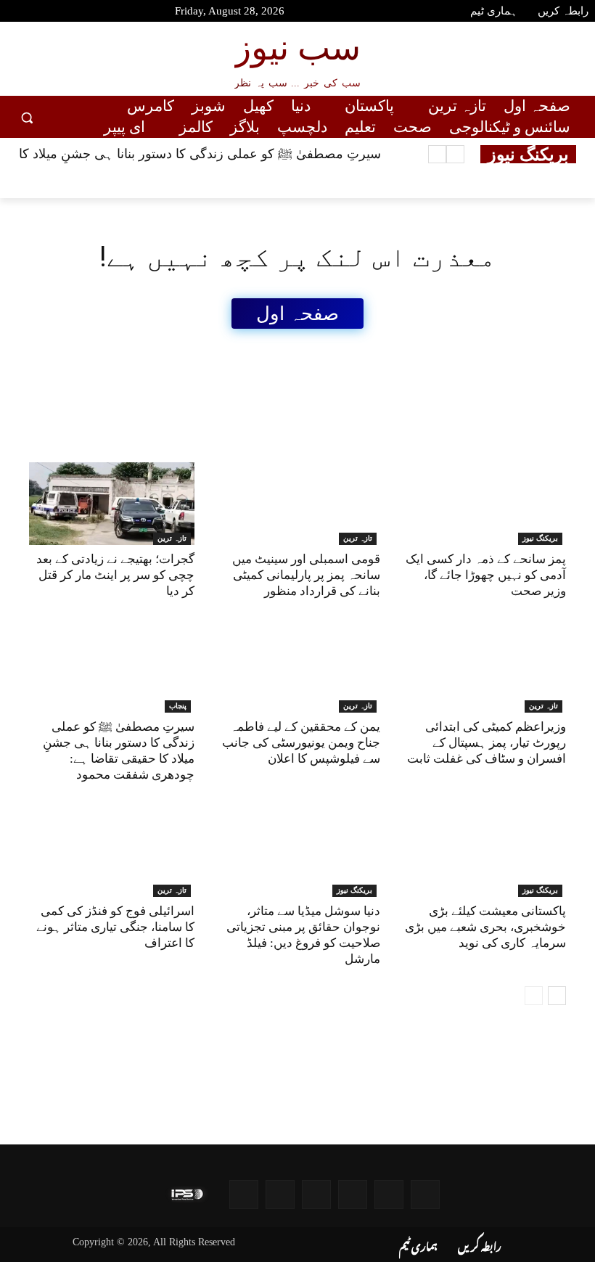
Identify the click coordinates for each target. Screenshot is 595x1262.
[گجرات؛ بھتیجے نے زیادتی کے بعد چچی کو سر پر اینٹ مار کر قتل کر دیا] (111, 503)
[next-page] (557, 995)
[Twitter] (66, 13)
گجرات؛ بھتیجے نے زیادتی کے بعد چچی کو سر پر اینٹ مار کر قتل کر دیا (115, 575)
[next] (437, 154)
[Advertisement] (293, 361)
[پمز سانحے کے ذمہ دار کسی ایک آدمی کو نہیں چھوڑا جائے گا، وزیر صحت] (483, 503)
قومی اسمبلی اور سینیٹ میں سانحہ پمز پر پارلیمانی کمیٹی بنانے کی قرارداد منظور (306, 575)
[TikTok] (117, 13)
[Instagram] (91, 13)
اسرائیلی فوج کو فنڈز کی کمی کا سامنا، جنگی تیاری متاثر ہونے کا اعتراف (115, 927)
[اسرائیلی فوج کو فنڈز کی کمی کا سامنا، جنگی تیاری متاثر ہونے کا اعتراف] (111, 855)
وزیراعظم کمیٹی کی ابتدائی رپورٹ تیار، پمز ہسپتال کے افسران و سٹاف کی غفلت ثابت (486, 743)
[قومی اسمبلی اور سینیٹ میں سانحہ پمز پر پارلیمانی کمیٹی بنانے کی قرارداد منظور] (297, 503)
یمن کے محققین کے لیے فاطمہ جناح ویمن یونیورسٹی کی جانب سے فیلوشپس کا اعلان (301, 743)
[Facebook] (40, 13)
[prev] (455, 154)
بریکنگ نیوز (540, 538)
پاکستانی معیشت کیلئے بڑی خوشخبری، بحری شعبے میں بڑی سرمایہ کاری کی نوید (485, 927)
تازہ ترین (171, 538)
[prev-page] (534, 995)
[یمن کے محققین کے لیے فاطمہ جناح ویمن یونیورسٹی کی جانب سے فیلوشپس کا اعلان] (297, 671)
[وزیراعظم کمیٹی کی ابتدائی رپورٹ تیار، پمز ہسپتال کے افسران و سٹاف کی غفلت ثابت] (483, 671)
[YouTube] (14, 13)
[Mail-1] (280, 1194)
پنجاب (177, 706)
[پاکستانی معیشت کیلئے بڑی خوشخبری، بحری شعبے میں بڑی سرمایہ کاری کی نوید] (483, 855)
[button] (27, 117)
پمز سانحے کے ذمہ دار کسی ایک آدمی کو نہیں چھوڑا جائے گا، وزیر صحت (486, 575)
